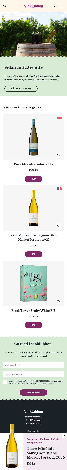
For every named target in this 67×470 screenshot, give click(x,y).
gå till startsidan (21, 88)
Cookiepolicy (34, 431)
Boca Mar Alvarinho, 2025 (33, 164)
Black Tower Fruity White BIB (33, 310)
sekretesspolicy (43, 381)
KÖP (34, 179)
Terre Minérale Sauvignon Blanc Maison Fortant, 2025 (46, 453)
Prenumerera (33, 392)
